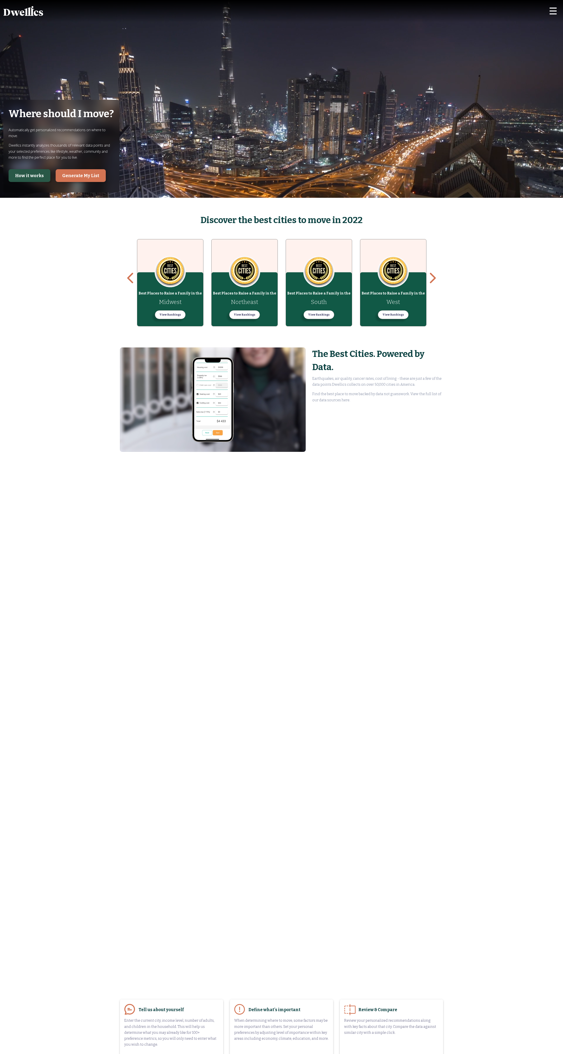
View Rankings (170, 314)
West (393, 302)
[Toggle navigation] (553, 11)
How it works (29, 175)
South (319, 302)
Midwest (170, 302)
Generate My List (80, 175)
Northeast (244, 302)
